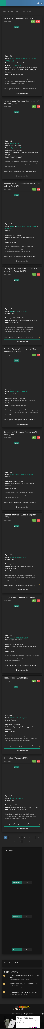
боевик (12, 718)
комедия (17, 58)
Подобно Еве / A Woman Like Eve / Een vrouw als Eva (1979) (20, 350)
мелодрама (24, 474)
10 (19, 842)
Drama (34, 58)
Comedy (7, 61)
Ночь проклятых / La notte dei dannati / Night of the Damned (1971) (20, 270)
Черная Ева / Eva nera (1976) (16, 758)
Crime (12, 61)
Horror (17, 143)
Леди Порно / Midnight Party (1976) (18, 18)
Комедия (34, 226)
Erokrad (6, 12)
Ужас (11, 311)
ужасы (12, 143)
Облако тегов (14, 12)
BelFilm (13, 65)
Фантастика (14, 637)
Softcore (12, 226)
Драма (12, 392)
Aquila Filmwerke (16, 148)
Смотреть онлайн (22, 93)
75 (29, 842)
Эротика (28, 226)
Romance (17, 474)
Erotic (30, 58)
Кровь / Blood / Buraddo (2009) (16, 678)
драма (12, 58)
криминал (24, 58)
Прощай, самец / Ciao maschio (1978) (19, 597)
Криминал (8, 228)
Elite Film (19, 65)
